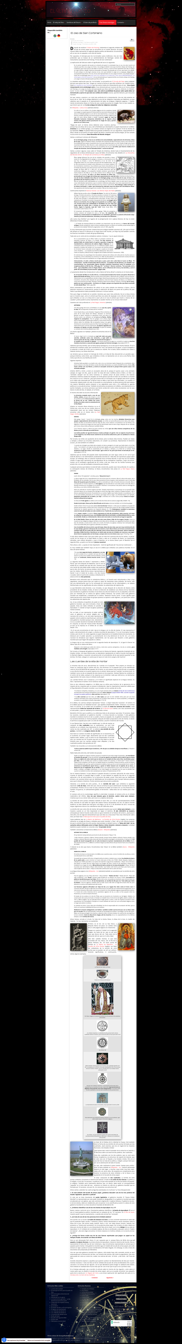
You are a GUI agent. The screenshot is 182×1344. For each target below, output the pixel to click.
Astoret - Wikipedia (104, 830)
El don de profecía (90, 22)
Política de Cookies (121, 1299)
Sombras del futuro (74, 22)
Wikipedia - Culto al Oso (79, 108)
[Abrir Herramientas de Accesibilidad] (4, 1340)
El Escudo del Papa (118, 81)
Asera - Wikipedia (129, 847)
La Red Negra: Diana (128, 469)
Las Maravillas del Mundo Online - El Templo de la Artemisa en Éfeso (102, 154)
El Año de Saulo (108, 708)
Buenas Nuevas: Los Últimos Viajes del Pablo (100, 191)
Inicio (49, 22)
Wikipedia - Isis (93, 871)
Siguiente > (110, 1278)
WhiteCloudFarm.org (53, 1338)
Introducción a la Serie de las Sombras (82, 1275)
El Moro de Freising (93, 47)
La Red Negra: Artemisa (98, 302)
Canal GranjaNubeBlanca (54, 1340)
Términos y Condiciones (121, 1302)
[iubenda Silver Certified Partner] (121, 1323)
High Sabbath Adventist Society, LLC (121, 1292)
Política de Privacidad (121, 1295)
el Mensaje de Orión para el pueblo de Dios (97, 817)
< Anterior (94, 1278)
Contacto (120, 22)
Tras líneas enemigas (106, 22)
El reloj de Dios (58, 22)
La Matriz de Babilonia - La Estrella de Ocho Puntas (103, 819)
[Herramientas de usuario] (132, 39)
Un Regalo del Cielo (91, 1273)
